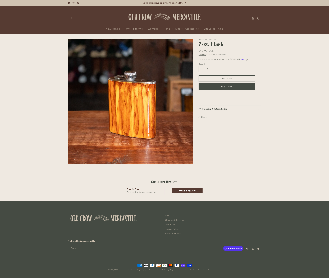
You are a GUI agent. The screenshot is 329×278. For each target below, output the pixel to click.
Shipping (202, 54)
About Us (169, 215)
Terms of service (214, 270)
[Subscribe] (111, 248)
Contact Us (170, 224)
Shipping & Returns (174, 220)
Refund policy (167, 270)
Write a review (187, 191)
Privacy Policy (172, 229)
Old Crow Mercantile (122, 270)
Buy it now (227, 86)
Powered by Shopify (138, 270)
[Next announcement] (202, 2)
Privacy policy (154, 270)
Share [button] (204, 117)
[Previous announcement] (127, 2)
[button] (71, 18)
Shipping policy (182, 270)
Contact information (198, 270)
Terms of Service (173, 233)
